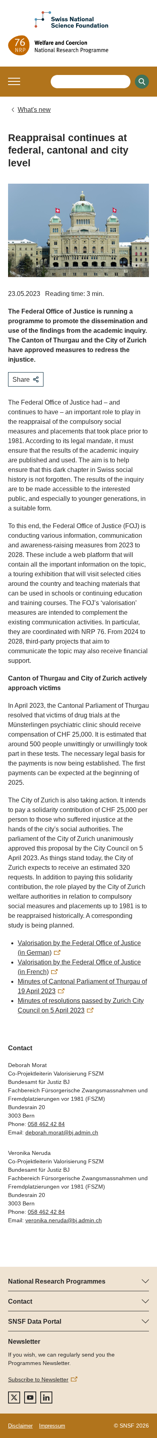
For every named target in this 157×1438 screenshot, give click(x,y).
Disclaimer (20, 1426)
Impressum (52, 1426)
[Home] (78, 45)
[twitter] (14, 1397)
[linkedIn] (46, 1397)
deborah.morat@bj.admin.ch (61, 1132)
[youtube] (30, 1397)
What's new (34, 109)
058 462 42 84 (46, 1124)
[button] (14, 81)
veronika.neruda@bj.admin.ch (63, 1220)
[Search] (142, 82)
